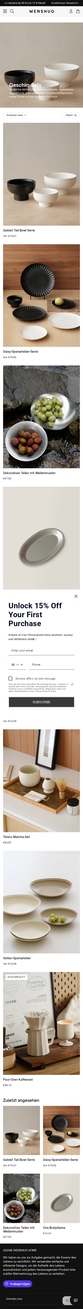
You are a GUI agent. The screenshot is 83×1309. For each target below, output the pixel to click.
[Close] (76, 596)
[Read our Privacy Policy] (72, 684)
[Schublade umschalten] (5, 11)
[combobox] (17, 665)
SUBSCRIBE (41, 702)
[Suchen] (12, 11)
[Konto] (71, 11)
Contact (75, 1300)
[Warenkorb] (78, 11)
